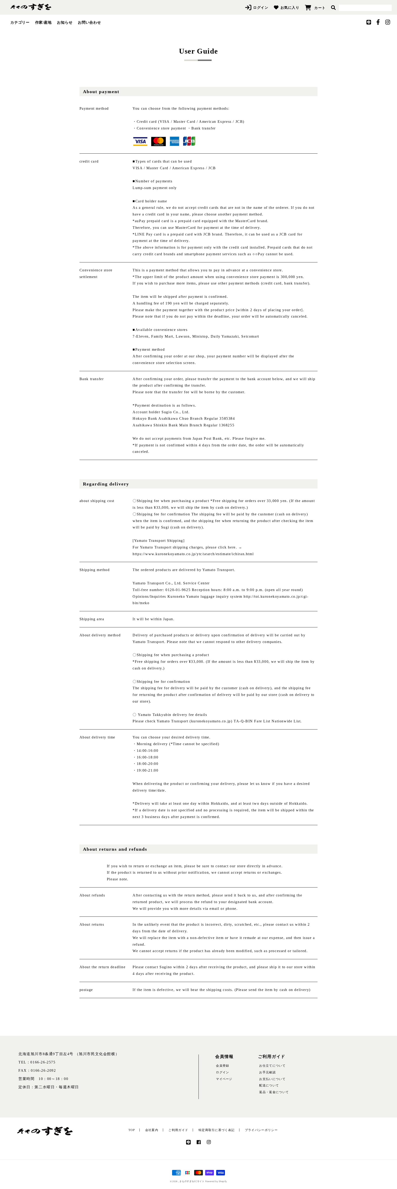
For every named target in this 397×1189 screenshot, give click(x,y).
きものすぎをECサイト (191, 1181)
